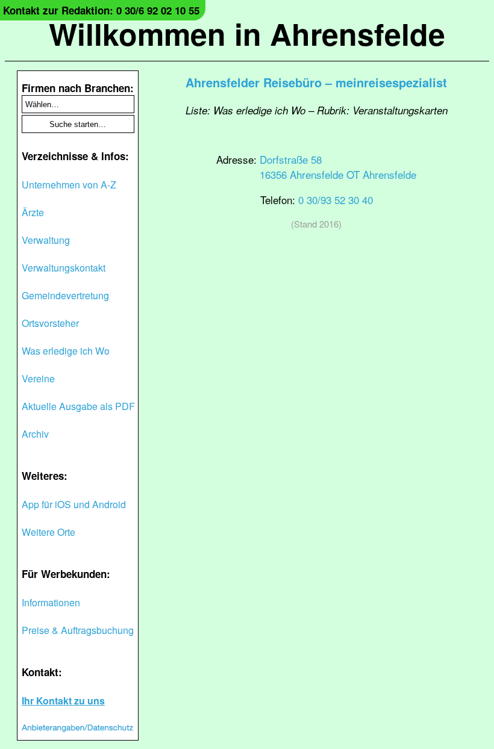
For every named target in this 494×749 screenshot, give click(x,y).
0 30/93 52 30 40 (335, 199)
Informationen (51, 602)
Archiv (35, 434)
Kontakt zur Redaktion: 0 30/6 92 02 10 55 (101, 10)
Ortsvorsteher (50, 323)
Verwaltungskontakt (63, 268)
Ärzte (33, 212)
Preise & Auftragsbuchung (78, 630)
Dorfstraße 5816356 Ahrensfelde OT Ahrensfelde (338, 167)
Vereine (38, 378)
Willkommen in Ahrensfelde (247, 33)
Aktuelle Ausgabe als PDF (78, 406)
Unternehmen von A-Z (69, 184)
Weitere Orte (48, 532)
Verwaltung (46, 240)
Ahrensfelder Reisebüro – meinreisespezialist (316, 82)
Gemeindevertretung (65, 295)
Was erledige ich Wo (66, 351)
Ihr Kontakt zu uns (63, 700)
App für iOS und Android (74, 504)
